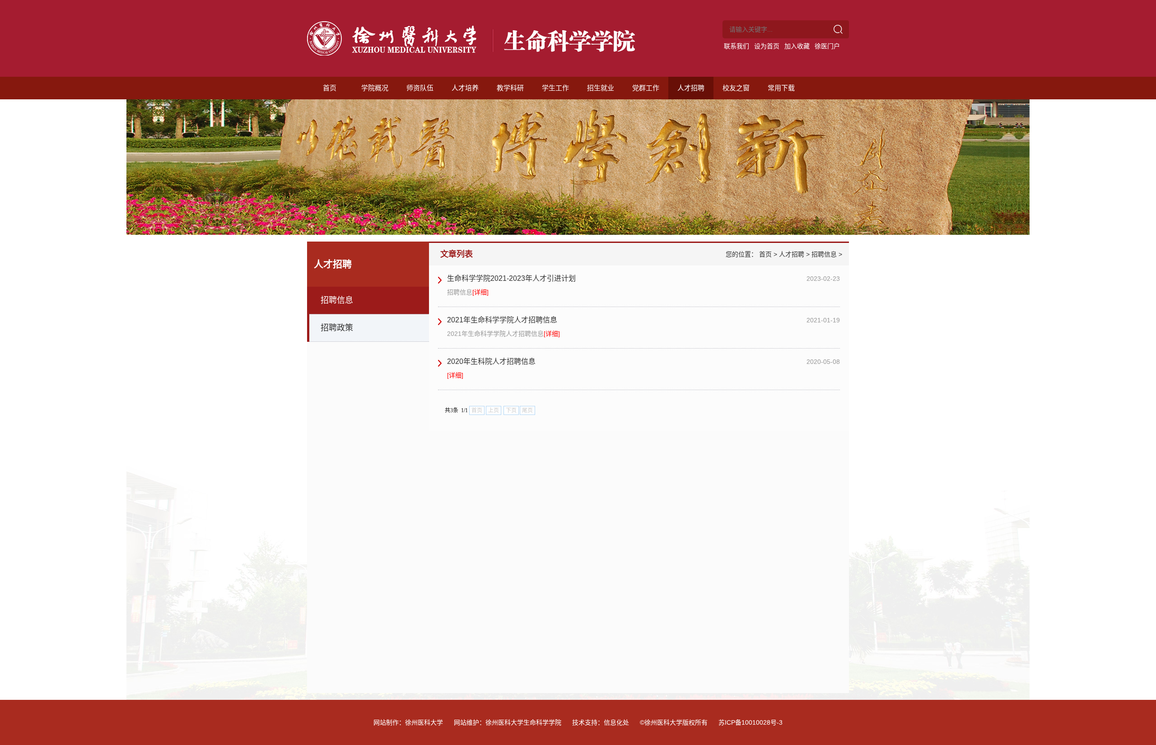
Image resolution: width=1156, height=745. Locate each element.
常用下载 (781, 88)
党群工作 (645, 88)
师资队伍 (420, 88)
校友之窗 (736, 88)
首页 (329, 88)
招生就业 (600, 88)
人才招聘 (690, 88)
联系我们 (736, 46)
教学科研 (510, 88)
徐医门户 (827, 46)
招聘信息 (337, 300)
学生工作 (555, 88)
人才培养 (465, 88)
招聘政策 (337, 327)
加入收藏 (797, 46)
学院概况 (374, 88)
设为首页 (766, 46)
